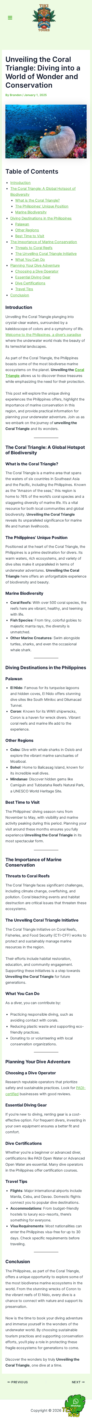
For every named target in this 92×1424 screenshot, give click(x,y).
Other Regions (27, 230)
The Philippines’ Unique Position (41, 206)
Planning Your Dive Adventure (35, 265)
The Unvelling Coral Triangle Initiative (46, 253)
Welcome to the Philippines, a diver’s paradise (43, 334)
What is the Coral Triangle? (37, 200)
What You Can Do (30, 259)
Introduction (20, 182)
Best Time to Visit (29, 236)
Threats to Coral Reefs (34, 248)
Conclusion (19, 295)
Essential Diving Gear (32, 277)
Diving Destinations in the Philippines (41, 218)
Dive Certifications (30, 283)
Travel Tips (24, 289)
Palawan (22, 224)
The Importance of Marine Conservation (43, 242)
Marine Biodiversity (31, 212)
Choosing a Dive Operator (36, 271)
